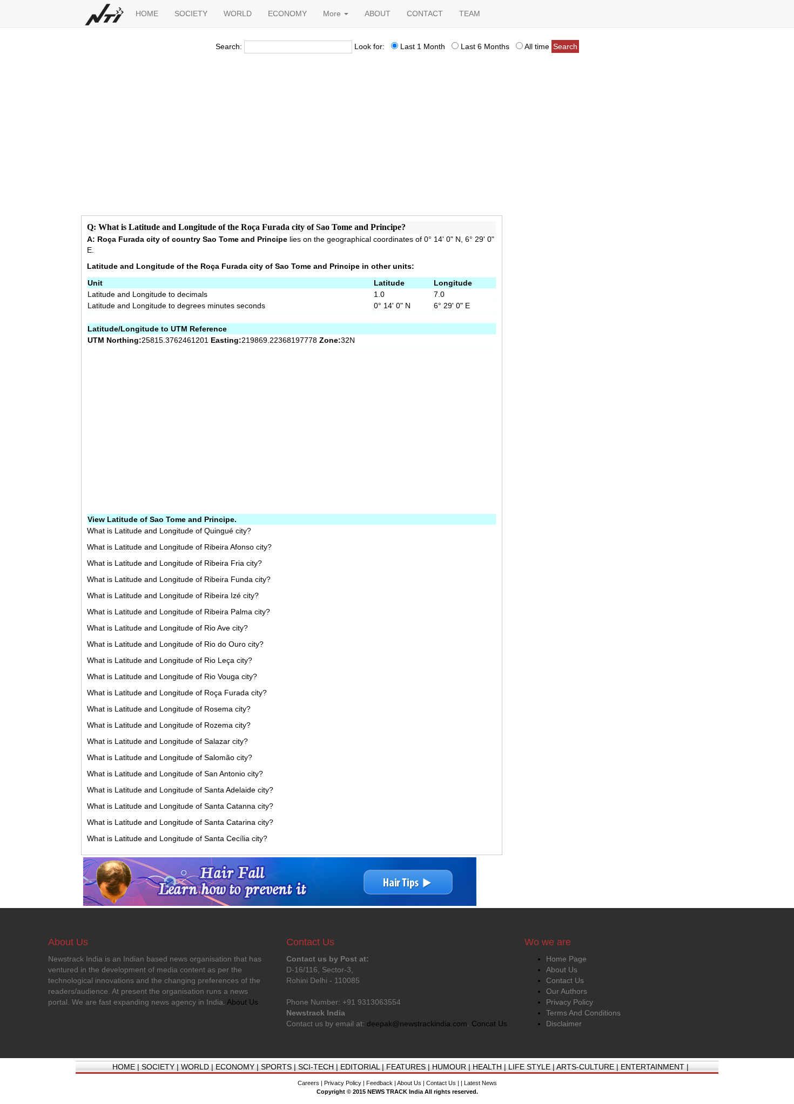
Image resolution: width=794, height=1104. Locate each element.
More (333, 13)
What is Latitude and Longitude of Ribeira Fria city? (174, 563)
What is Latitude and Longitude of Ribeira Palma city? (178, 611)
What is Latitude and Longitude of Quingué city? (169, 530)
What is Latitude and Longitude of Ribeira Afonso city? (179, 547)
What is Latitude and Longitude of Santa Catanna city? (180, 806)
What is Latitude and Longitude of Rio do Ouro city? (175, 644)
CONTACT (425, 13)
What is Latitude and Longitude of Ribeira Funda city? (179, 579)
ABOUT (378, 13)
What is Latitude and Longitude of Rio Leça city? (169, 660)
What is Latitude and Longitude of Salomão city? (169, 757)
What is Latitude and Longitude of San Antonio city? (175, 773)
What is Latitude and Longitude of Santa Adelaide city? (180, 789)
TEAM (469, 13)
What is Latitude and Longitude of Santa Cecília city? (177, 838)
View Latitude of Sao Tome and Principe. (162, 519)
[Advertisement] (397, 137)
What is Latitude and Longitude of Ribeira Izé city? (173, 595)
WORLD (238, 13)
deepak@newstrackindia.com (417, 1023)
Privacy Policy (569, 1002)
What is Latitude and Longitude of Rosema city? (169, 709)
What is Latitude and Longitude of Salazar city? (167, 741)
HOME (147, 13)
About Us (561, 969)
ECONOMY (287, 13)
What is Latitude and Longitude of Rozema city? (169, 725)
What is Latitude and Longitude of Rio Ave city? (167, 628)
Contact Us (565, 980)
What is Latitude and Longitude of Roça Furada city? (177, 692)
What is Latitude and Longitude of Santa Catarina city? (180, 822)
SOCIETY (190, 13)
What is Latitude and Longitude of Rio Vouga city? (172, 676)
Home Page (566, 958)
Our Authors (566, 991)
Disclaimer (564, 1023)
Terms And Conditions (583, 1012)
